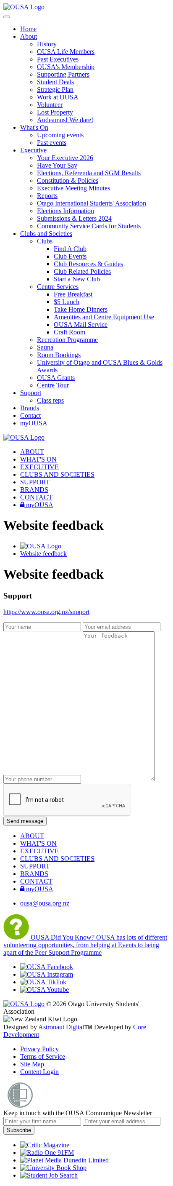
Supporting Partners (63, 74)
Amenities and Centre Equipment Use (104, 317)
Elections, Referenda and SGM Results (89, 172)
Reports (47, 195)
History (47, 44)
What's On (34, 127)
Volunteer (50, 104)
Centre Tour (53, 385)
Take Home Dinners (80, 309)
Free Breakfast (73, 294)
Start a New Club (77, 279)
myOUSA (33, 423)
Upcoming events (60, 135)
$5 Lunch (66, 301)
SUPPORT (35, 482)
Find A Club (70, 248)
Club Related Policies (82, 271)
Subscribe (19, 1130)
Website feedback (43, 553)
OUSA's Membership (65, 66)
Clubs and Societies (46, 233)
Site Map (32, 1064)
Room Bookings (59, 354)
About (28, 36)
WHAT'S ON (38, 459)
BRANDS (34, 489)
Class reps (50, 400)
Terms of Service (42, 1056)
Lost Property (55, 112)
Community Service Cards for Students (89, 226)
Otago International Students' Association (91, 203)
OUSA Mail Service (80, 324)
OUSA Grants (56, 377)
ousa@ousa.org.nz (44, 903)
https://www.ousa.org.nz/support (46, 611)
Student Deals (55, 81)
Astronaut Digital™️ (65, 1027)
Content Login (39, 1071)
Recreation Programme (67, 339)
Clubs (44, 241)
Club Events (70, 256)
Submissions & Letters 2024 (74, 218)
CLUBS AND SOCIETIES (57, 474)
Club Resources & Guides (88, 263)
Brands (29, 407)
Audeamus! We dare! (65, 119)
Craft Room (69, 332)
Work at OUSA (58, 97)
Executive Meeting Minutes (73, 188)
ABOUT (32, 451)
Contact (30, 415)
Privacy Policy (39, 1048)
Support (30, 392)
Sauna (45, 347)
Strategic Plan (55, 89)
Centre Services (58, 286)
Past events (51, 142)
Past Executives (58, 59)
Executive (33, 150)
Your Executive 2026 (65, 157)
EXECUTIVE (39, 466)
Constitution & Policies (67, 180)
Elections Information (65, 210)
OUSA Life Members (65, 51)
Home (28, 28)
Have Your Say (57, 165)
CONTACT (36, 497)
